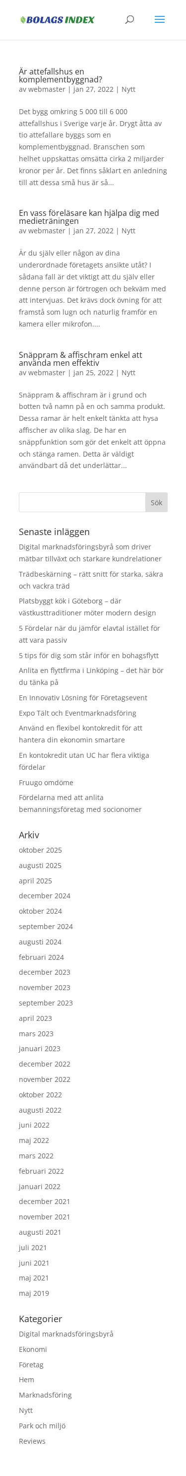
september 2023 (46, 1002)
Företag (31, 1364)
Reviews (32, 1441)
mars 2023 (36, 1033)
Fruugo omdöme (46, 782)
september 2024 (46, 926)
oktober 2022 (40, 1094)
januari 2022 (40, 1186)
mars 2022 (36, 1155)
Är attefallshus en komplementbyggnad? (60, 75)
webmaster (46, 89)
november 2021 (44, 1216)
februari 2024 (41, 957)
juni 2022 (34, 1125)
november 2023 (44, 987)
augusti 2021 (40, 1232)
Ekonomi (33, 1349)
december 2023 (44, 972)
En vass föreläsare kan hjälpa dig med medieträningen (89, 216)
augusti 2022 (40, 1110)
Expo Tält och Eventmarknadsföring (77, 713)
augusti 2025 (40, 865)
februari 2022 (41, 1171)
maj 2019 (34, 1293)
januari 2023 (40, 1048)
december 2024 (44, 895)
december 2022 (44, 1064)
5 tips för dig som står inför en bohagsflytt (89, 655)
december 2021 (44, 1201)
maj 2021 (34, 1277)
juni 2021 (34, 1263)
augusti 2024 (40, 941)
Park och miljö (42, 1425)
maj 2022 (34, 1140)
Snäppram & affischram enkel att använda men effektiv (80, 358)
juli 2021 (33, 1247)
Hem (26, 1379)
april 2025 (35, 880)
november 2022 (44, 1079)
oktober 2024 (40, 911)
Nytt (128, 89)
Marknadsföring (45, 1395)
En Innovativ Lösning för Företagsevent (83, 697)
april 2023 (35, 1018)
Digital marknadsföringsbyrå (66, 1334)
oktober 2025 (40, 850)
